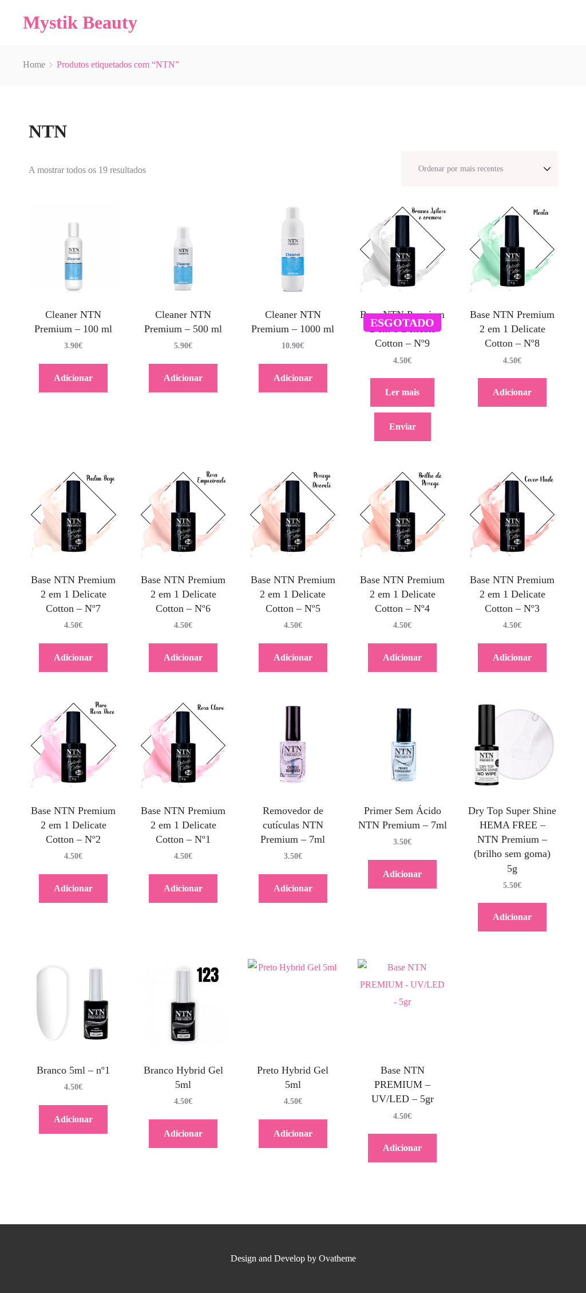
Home (34, 64)
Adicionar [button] (73, 378)
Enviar (402, 426)
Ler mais (402, 392)
